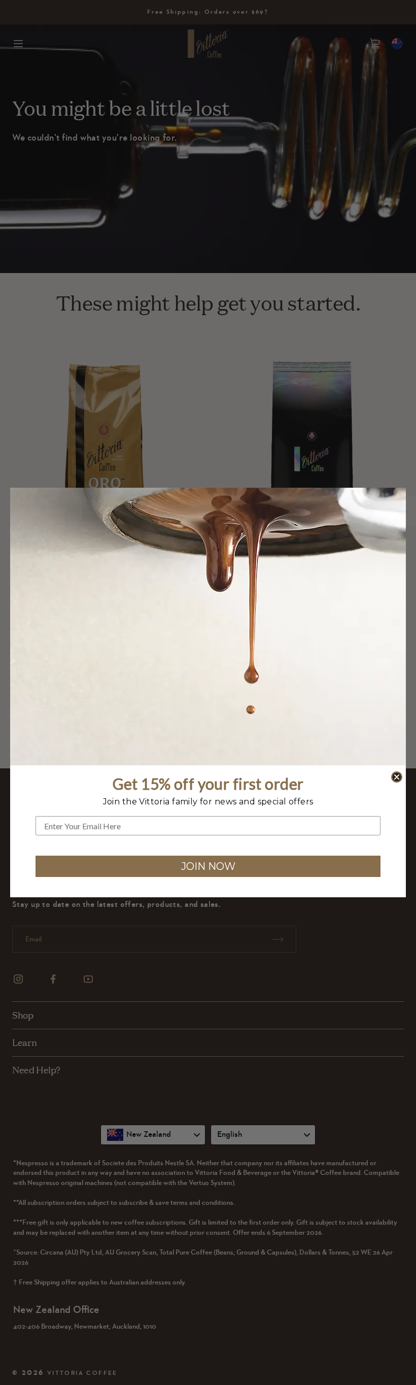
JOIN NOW (208, 866)
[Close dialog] (397, 777)
